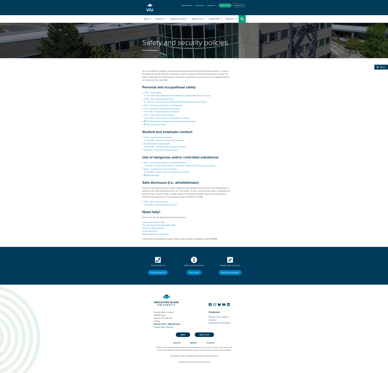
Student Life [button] (197, 19)
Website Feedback (211, 356)
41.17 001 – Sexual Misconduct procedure (162, 112)
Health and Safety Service (152, 228)
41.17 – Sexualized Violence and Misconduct (162, 109)
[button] (381, 67)
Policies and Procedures (150, 50)
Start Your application (230, 272)
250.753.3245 (160, 324)
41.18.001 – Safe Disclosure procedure (161, 205)
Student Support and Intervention (155, 234)
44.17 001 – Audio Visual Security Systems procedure (167, 118)
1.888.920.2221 (173, 324)
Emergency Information (194, 356)
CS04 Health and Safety (156, 125)
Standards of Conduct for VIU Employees (161, 150)
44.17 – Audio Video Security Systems (159, 115)
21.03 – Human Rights (153, 93)
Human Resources (149, 231)
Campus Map (159, 327)
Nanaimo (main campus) (218, 317)
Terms (183, 356)
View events (194, 272)
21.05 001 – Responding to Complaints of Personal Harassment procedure (176, 102)
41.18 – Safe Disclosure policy (156, 202)
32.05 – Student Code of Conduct (158, 137)
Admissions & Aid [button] (178, 19)
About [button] (147, 19)
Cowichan (213, 320)
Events (177, 343)
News (183, 335)
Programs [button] (159, 19)
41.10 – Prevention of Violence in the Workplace (163, 105)
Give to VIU (204, 335)
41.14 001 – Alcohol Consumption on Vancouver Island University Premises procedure (180, 166)
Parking (169, 327)
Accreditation (175, 356)
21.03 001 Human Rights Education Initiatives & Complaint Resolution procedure (178, 96)
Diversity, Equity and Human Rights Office (159, 225)
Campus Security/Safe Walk (153, 222)
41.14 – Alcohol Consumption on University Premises (165, 163)
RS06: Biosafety (152, 175)
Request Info (239, 5)
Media (193, 343)
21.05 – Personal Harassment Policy (158, 99)
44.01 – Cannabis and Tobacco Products (160, 169)
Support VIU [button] (214, 19)
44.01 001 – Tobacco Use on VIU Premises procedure (168, 172)
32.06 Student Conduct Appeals (157, 144)
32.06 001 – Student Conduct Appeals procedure (166, 147)
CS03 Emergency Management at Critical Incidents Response (171, 121)
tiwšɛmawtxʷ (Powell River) (219, 323)
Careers (210, 343)
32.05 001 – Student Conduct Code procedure (165, 140)
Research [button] (230, 19)
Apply (225, 5)
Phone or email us (158, 272)
